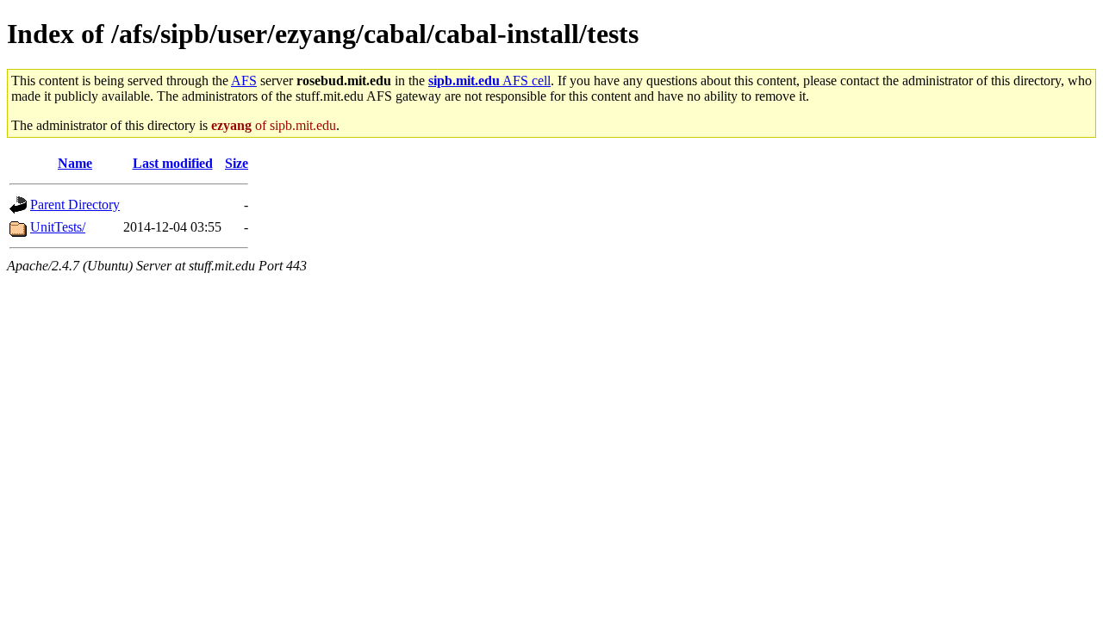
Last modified (173, 163)
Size (236, 163)
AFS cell (489, 80)
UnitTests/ (57, 227)
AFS (244, 80)
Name (75, 163)
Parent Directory (75, 204)
